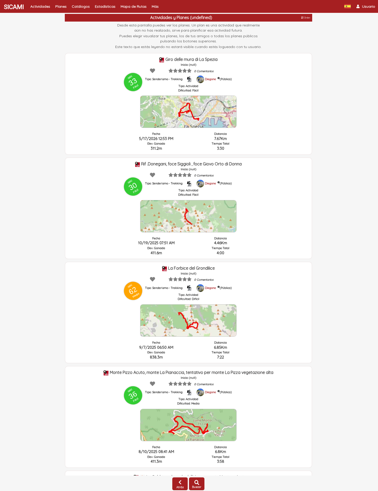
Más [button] (155, 6)
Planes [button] (61, 6)
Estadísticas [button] (105, 6)
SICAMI (14, 7)
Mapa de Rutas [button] (134, 6)
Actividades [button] (40, 6)
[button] (366, 6)
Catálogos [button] (81, 6)
